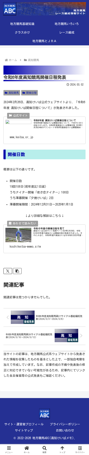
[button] (17, 271)
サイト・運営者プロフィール (24, 424)
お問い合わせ (65, 430)
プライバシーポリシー (65, 424)
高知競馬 (13, 92)
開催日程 (31, 92)
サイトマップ (24, 430)
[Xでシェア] (7, 271)
